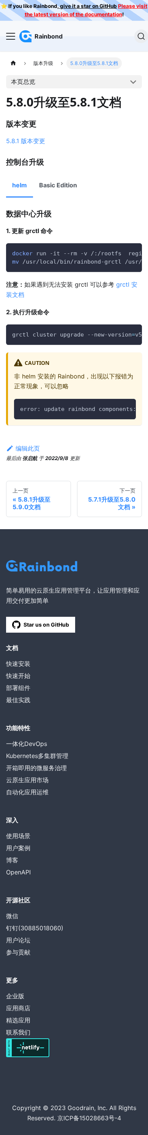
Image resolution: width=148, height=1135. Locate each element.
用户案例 (18, 848)
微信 (12, 916)
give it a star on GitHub (88, 6)
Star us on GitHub (46, 624)
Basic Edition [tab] (58, 185)
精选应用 (18, 1020)
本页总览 (23, 81)
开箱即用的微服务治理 (36, 768)
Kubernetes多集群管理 (37, 756)
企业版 (15, 996)
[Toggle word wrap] (118, 252)
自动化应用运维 (27, 792)
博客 (12, 860)
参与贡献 (18, 952)
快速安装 (18, 663)
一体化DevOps (26, 743)
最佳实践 (18, 700)
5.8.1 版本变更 (25, 141)
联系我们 (18, 1032)
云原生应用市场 (27, 780)
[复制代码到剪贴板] (132, 252)
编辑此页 (28, 448)
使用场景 (18, 836)
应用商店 (18, 1008)
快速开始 (18, 675)
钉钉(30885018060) (34, 928)
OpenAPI (18, 872)
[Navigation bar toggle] (10, 36)
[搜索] (141, 36)
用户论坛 (18, 940)
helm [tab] (19, 185)
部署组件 (18, 688)
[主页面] (13, 63)
